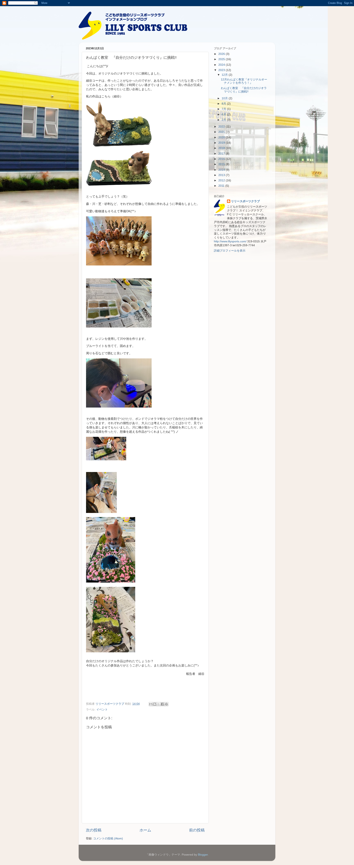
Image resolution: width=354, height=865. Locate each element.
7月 (224, 109)
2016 (222, 158)
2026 (222, 53)
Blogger (203, 854)
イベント (102, 709)
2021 (222, 131)
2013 (222, 175)
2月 (224, 119)
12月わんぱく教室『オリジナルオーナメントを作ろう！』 (244, 81)
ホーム (145, 830)
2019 (222, 142)
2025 (222, 59)
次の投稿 (93, 830)
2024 (222, 64)
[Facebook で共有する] (162, 704)
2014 (222, 169)
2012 (222, 180)
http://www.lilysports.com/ (230, 241)
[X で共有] (159, 704)
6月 (224, 114)
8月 (224, 103)
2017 (222, 153)
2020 (222, 137)
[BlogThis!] (155, 704)
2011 (221, 185)
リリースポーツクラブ (245, 201)
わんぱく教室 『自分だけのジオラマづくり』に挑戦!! (244, 90)
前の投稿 (197, 830)
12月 (225, 74)
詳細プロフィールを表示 (229, 250)
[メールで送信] (151, 704)
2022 (222, 126)
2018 (222, 148)
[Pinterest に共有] (166, 704)
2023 (222, 70)
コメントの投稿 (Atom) (108, 838)
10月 (225, 98)
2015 (222, 164)
